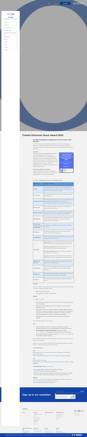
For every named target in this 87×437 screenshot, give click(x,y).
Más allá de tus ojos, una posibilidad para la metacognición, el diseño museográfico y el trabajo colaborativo (53, 362)
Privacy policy (79, 434)
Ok (72, 434)
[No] (85, 435)
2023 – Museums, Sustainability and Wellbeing (25, 432)
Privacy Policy (77, 415)
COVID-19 (6, 47)
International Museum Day (10, 33)
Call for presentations (60, 414)
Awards (6, 42)
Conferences (47, 430)
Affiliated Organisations (38, 414)
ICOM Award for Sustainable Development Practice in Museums (61, 432)
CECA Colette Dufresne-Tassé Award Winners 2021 (44, 382)
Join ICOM (65, 3)
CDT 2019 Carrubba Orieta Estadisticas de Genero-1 (45, 371)
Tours (46, 414)
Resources (7, 36)
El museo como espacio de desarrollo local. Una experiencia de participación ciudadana (51, 355)
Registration (58, 417)
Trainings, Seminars (48, 431)
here (56, 381)
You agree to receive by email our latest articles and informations (68, 393)
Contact (6, 49)
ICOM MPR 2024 (7, 30)
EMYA (57, 430)
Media (5, 44)
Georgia (10, 17)
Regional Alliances (37, 419)
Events (6, 39)
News (5, 22)
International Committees (36, 421)
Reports (35, 424)
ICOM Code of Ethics (37, 430)
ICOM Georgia (36, 417)
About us (6, 24)
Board (35, 415)
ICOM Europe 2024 (8, 27)
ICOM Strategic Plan (37, 431)
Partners (35, 423)
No (74, 434)
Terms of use (76, 413)
